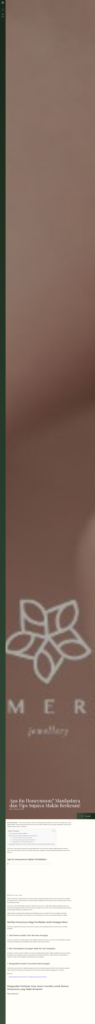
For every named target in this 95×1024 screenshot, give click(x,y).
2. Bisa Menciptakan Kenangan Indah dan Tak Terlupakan (24, 840)
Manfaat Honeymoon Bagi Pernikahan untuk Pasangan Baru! (23, 835)
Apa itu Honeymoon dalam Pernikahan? (18, 833)
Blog (11, 809)
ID (2, 14)
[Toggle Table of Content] (53, 831)
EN (3, 17)
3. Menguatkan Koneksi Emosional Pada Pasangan (22, 842)
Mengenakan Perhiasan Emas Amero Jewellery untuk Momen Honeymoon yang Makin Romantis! (32, 844)
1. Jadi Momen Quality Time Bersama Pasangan (22, 837)
